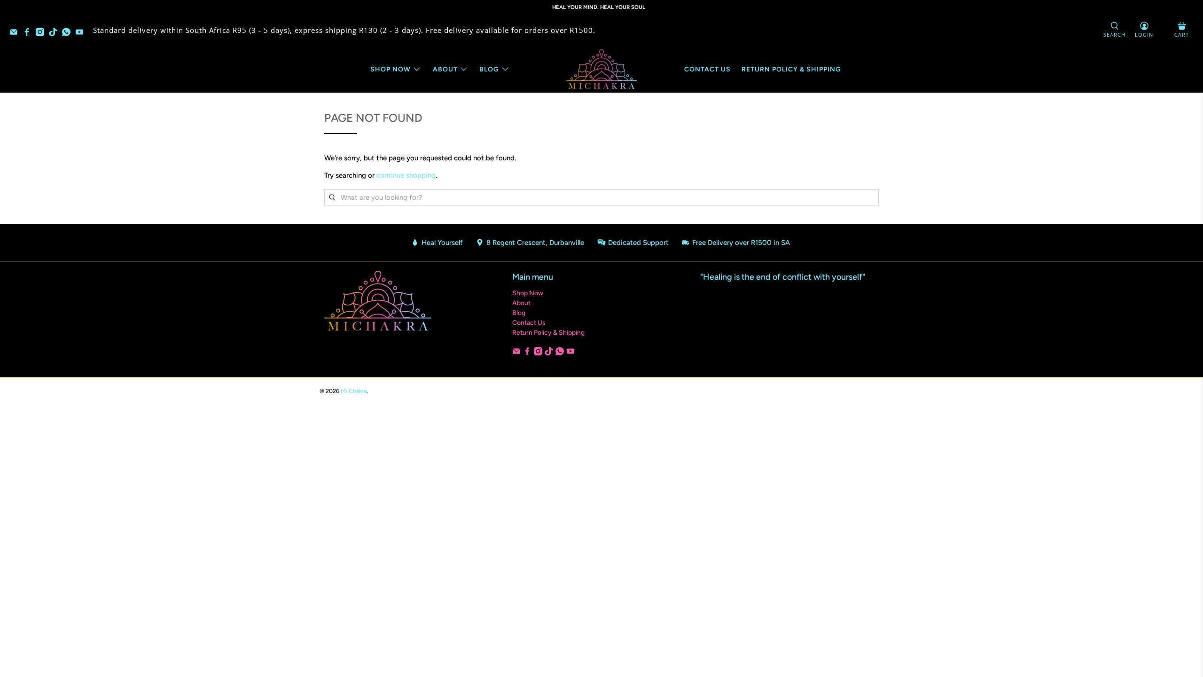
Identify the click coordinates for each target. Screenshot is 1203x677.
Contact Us (707, 69)
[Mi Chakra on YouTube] (81, 33)
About (445, 69)
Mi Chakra (354, 390)
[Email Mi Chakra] (16, 33)
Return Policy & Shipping (791, 69)
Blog (489, 69)
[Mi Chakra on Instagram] (42, 33)
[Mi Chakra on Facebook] (29, 33)
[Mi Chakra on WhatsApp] (68, 33)
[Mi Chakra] (601, 69)
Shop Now (390, 69)
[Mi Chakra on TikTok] (55, 33)
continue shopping (406, 175)
